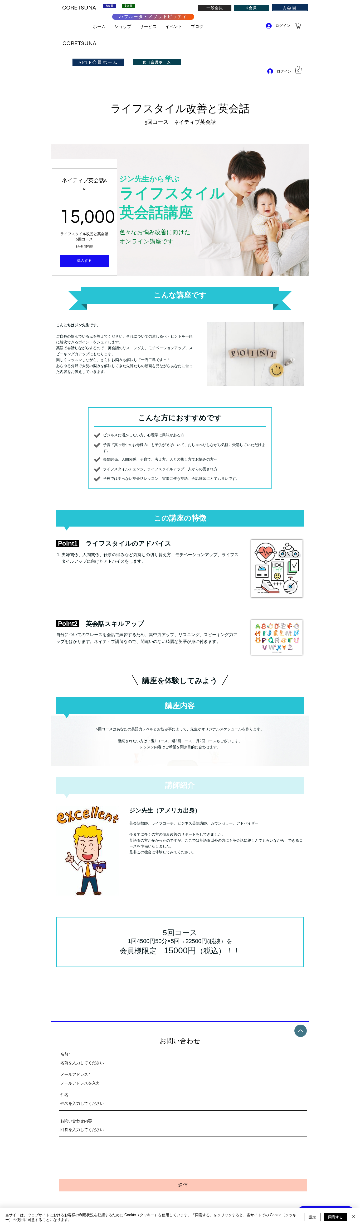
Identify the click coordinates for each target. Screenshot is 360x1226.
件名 (64, 1095)
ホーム (99, 26)
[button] (298, 26)
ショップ (124, 26)
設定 (312, 1216)
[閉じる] (354, 1217)
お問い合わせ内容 (76, 1121)
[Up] (300, 1031)
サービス (150, 26)
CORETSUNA (79, 43)
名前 (64, 1054)
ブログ (197, 26)
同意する (335, 1216)
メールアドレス (74, 1075)
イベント (176, 26)
